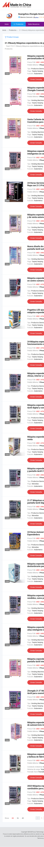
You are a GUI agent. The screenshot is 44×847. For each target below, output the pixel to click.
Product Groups (13, 37)
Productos (19, 24)
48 (23, 818)
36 (18, 818)
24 (13, 818)
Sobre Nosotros (33, 24)
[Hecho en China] (17, 4)
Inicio (7, 24)
